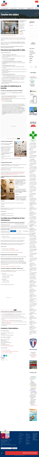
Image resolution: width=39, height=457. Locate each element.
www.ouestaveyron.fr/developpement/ (7, 345)
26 (33, 37)
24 (30, 37)
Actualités (31, 51)
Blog (30, 62)
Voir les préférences (25, 231)
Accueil (2, 12)
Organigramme (35, 434)
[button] (38, 6)
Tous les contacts (35, 433)
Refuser (19, 231)
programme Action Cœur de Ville (14, 37)
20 (35, 35)
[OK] (35, 67)
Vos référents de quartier (13, 8)
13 (35, 33)
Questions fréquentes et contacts (31, 8)
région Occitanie (9, 324)
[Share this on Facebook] (4, 356)
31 (30, 39)
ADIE (7, 316)
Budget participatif (21, 8)
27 (30, 30)
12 (33, 33)
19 (33, 35)
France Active (8, 320)
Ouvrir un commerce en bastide (7, 352)
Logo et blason (35, 436)
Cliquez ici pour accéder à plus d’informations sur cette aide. (10, 266)
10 (30, 33)
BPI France (7, 317)
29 (33, 30)
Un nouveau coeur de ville (6, 350)
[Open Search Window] (38, 8)
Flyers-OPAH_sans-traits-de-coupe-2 (12, 138)
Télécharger (18, 138)
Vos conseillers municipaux (5, 8)
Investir (30, 58)
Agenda (30, 60)
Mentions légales (35, 439)
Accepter (13, 231)
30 (35, 30)
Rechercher (14, 448)
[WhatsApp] (6, 356)
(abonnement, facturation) (33, 84)
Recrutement (35, 435)
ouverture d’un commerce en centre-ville (9, 35)
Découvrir (31, 56)
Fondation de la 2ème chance (10, 321)
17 (30, 35)
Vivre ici (30, 54)
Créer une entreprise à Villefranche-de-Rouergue (10, 351)
